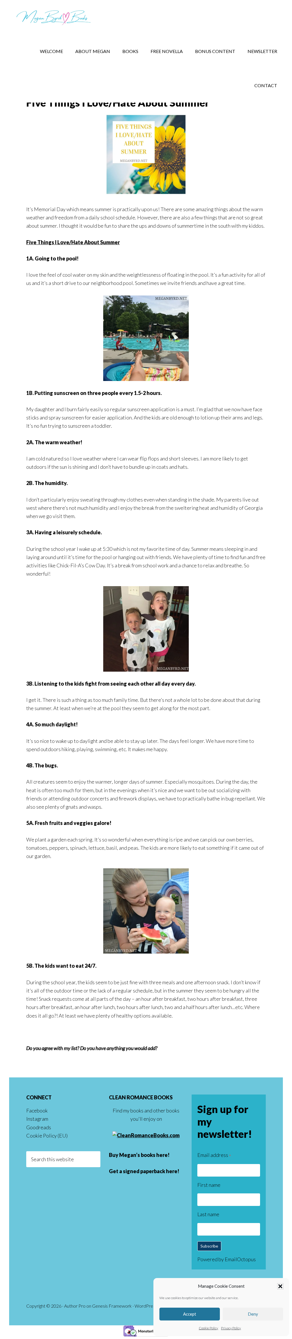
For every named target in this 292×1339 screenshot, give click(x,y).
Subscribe (209, 1246)
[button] (280, 1286)
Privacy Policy (231, 1328)
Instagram (37, 1119)
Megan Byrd (54, 17)
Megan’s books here (143, 1155)
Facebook (37, 1110)
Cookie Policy (208, 1328)
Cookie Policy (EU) (47, 1135)
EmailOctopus (240, 1259)
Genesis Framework (112, 1306)
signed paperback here (150, 1171)
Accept (189, 1313)
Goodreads (38, 1127)
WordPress (146, 1306)
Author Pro (75, 1306)
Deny (253, 1313)
